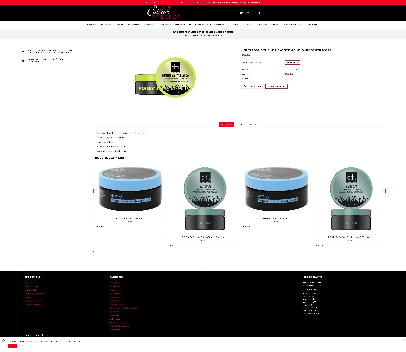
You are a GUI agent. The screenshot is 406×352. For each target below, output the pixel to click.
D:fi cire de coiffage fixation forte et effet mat (203, 237)
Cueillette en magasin (34, 301)
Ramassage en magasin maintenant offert (197, 2)
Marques (113, 290)
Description (226, 124)
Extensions (114, 312)
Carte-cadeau (115, 330)
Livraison (253, 124)
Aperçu (101, 226)
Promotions (114, 283)
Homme (113, 323)
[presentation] (93, 251)
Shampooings (115, 297)
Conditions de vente (33, 304)
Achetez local (115, 294)
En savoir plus (76, 341)
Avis (240, 124)
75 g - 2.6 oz (292, 63)
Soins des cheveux (117, 304)
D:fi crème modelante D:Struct (130, 218)
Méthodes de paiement (35, 294)
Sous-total (246, 74)
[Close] (404, 339)
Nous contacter (31, 286)
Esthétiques (115, 319)
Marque (245, 79)
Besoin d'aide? (31, 290)
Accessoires (114, 315)
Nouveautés (115, 286)
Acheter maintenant (276, 86)
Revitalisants (115, 301)
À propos (28, 283)
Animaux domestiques (119, 326)
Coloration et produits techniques (124, 308)
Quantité (245, 69)
